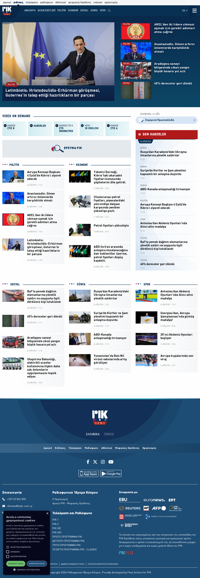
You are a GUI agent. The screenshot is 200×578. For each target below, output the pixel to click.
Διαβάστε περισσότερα (30, 541)
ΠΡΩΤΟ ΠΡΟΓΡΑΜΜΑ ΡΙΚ (67, 537)
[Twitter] (95, 462)
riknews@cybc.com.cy (19, 506)
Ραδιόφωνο (91, 448)
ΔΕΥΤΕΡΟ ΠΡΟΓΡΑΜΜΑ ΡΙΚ (68, 541)
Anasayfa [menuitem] (30, 10)
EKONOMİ (82, 165)
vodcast (97, 2)
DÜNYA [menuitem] (94, 10)
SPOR (142, 219)
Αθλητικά (106, 448)
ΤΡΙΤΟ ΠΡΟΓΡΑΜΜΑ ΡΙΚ (66, 545)
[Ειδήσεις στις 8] (14, 128)
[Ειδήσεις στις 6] (117, 128)
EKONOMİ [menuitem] (73, 10)
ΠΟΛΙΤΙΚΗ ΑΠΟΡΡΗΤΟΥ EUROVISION (103, 564)
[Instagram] (103, 462)
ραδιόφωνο (46, 2)
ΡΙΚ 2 (55, 524)
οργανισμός (111, 2)
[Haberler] (40, 128)
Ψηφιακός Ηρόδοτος (127, 448)
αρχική (7, 2)
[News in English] (92, 128)
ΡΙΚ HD (56, 528)
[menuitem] (109, 10)
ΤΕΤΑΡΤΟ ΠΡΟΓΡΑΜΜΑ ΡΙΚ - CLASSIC (74, 550)
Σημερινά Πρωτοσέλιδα (159, 120)
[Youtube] (111, 462)
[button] (8, 547)
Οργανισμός (149, 448)
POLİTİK (11, 85)
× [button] (47, 513)
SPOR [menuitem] (103, 10)
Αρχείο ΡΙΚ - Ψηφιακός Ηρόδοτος (71, 503)
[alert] (26, 543)
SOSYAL (126, 64)
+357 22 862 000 (16, 499)
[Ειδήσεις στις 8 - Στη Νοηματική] (66, 128)
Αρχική (48, 448)
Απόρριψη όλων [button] (37, 563)
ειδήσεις (18, 2)
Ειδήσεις (60, 448)
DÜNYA (143, 148)
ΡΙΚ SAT (57, 533)
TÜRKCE (109, 434)
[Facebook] (88, 462)
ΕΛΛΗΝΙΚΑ (93, 434)
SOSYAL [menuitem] (84, 10)
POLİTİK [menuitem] (62, 10)
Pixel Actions (134, 572)
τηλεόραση (32, 2)
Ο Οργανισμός (60, 499)
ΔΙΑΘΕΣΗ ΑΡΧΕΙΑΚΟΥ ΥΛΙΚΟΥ (73, 564)
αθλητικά (60, 2)
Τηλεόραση (75, 448)
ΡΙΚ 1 (55, 520)
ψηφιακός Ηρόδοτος (79, 2)
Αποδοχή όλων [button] (15, 563)
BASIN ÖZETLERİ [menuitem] (46, 10)
